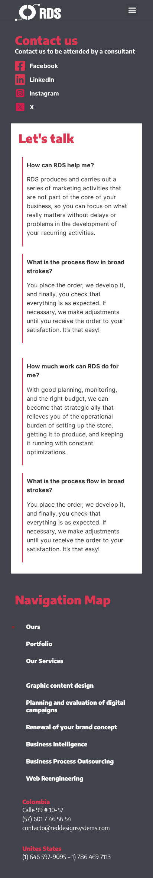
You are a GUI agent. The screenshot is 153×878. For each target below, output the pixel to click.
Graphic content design (60, 685)
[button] (132, 10)
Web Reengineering (54, 778)
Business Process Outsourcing (70, 761)
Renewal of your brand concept (71, 727)
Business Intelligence (56, 744)
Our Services (44, 661)
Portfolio (39, 644)
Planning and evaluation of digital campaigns (75, 706)
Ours (33, 626)
